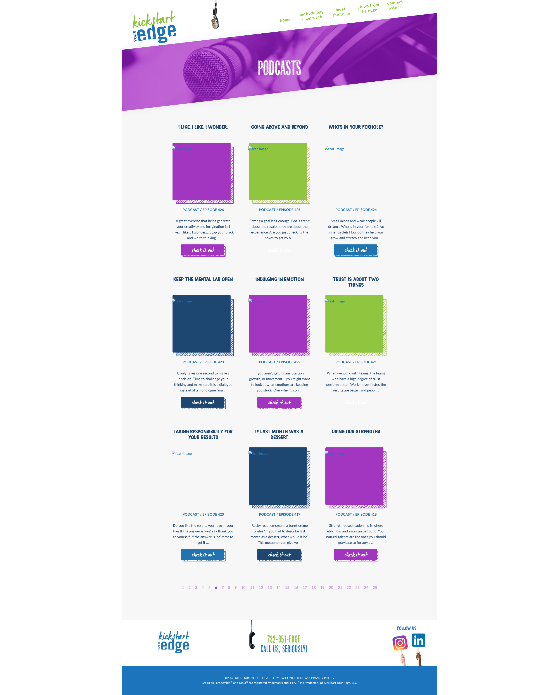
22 (349, 588)
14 (278, 588)
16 (296, 588)
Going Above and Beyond (279, 127)
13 (269, 588)
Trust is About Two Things (356, 282)
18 (313, 588)
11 (252, 588)
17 (305, 588)
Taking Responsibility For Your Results (203, 434)
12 (261, 588)
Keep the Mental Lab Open (203, 279)
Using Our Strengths (356, 431)
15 (287, 588)
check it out (203, 250)
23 (357, 588)
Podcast (191, 210)
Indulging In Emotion (279, 279)
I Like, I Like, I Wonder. (203, 127)
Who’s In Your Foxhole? (355, 127)
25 (375, 588)
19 (322, 588)
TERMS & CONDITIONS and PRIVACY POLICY (303, 678)
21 (340, 588)
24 (366, 588)
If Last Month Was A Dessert (279, 434)
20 (331, 588)
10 (243, 588)
